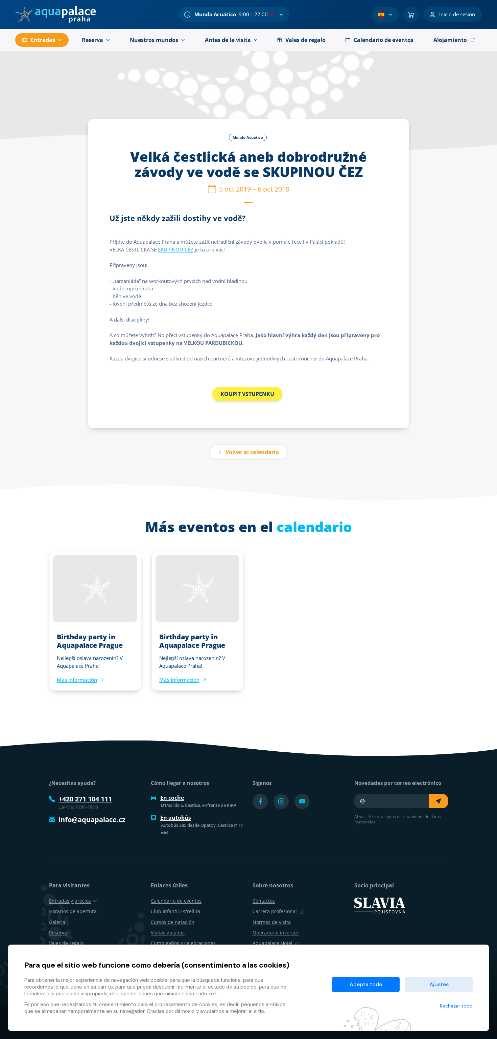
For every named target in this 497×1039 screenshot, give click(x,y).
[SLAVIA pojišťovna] (379, 905)
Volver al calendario (252, 452)
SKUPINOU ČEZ (175, 249)
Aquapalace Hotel (272, 943)
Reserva (58, 932)
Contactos (264, 901)
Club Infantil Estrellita (175, 911)
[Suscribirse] (438, 801)
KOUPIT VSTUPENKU (247, 394)
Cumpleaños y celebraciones (183, 943)
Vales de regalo (66, 943)
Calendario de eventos (176, 901)
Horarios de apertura (73, 911)
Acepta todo (366, 984)
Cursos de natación (172, 922)
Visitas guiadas (168, 932)
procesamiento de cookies (186, 1004)
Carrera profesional (275, 911)
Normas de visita (272, 922)
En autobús (175, 817)
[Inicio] (55, 14)
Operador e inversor (276, 932)
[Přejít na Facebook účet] (260, 801)
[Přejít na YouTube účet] (302, 801)
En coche (172, 797)
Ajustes (439, 984)
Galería (57, 922)
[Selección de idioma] (385, 14)
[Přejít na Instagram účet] (281, 801)
